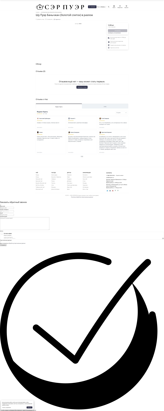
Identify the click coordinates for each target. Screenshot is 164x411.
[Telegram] (107, 191)
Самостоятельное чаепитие (91, 3)
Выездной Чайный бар (78, 3)
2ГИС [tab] (105, 106)
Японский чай (39, 189)
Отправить (3, 245)
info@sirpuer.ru (110, 177)
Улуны (37, 177)
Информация (87, 172)
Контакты (85, 175)
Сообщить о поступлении (114, 33)
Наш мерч (69, 183)
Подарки (69, 179)
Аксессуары (54, 175)
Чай (37, 172)
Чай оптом (101, 3)
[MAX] (118, 190)
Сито (52, 185)
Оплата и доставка (123, 3)
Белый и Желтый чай (41, 183)
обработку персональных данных (17, 243)
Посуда (53, 172)
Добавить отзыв (40, 19)
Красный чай (39, 181)
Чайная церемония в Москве (64, 3)
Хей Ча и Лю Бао (40, 185)
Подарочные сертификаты (111, 3)
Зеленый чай (39, 179)
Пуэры (37, 175)
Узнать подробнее (6, 407)
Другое (69, 172)
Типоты (53, 183)
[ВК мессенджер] (115, 190)
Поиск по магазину (101, 6)
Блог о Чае (85, 189)
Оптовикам (85, 187)
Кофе (68, 177)
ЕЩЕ (82, 156)
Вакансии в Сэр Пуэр (52, 3)
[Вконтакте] (110, 191)
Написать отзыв (82, 87)
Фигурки (53, 187)
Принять (29, 407)
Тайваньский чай (40, 187)
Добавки (69, 181)
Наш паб (85, 179)
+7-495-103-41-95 (40, 5)
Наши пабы (43, 3)
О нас (37, 3)
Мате (68, 189)
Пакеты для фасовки (72, 185)
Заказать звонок (49, 5)
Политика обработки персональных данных (82, 197)
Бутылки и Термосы (56, 177)
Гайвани (53, 179)
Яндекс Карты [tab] (58, 106)
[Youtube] (113, 191)
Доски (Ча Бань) (55, 189)
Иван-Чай (69, 187)
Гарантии (85, 185)
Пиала (53, 181)
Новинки (69, 175)
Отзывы (85, 183)
